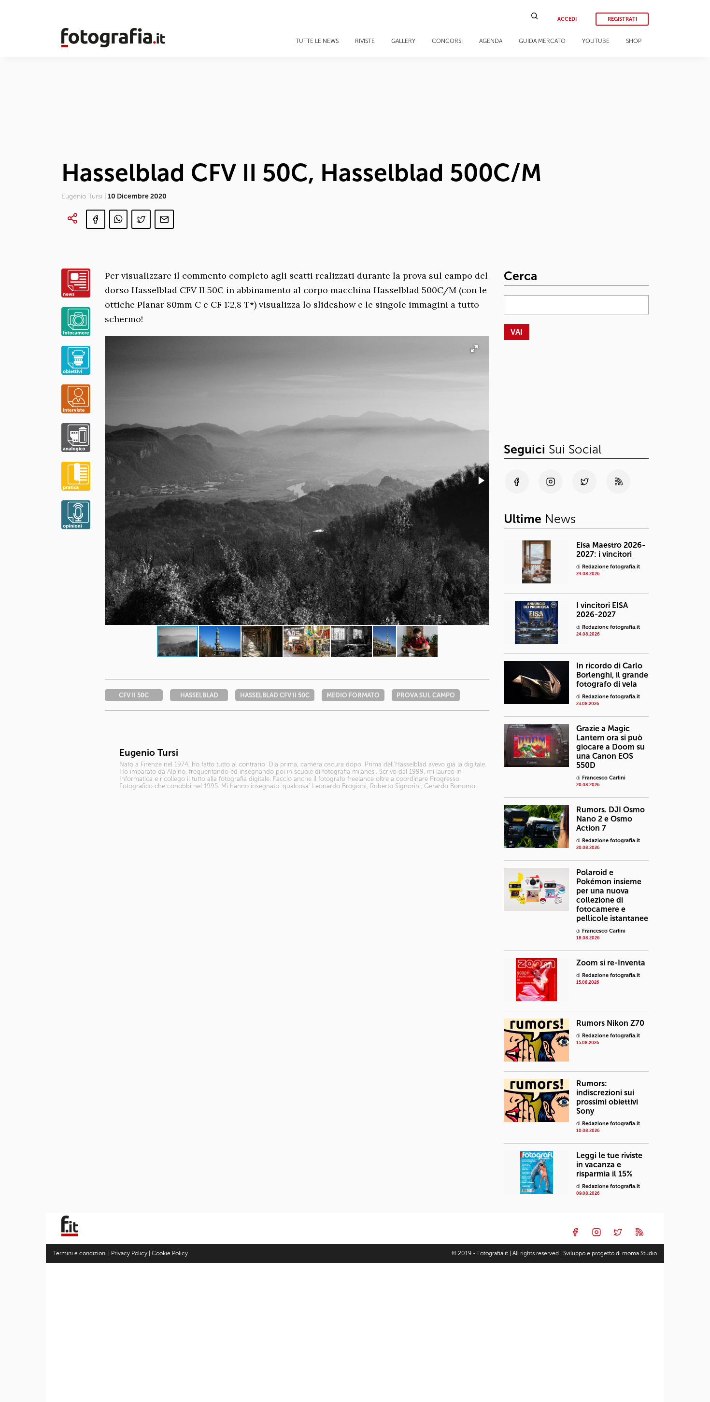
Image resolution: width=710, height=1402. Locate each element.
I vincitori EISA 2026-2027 (602, 610)
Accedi (567, 19)
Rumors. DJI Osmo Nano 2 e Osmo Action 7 (610, 819)
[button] (480, 480)
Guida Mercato (542, 41)
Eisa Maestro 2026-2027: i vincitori (610, 549)
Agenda (490, 41)
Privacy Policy (129, 1253)
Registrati (622, 19)
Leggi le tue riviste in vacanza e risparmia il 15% (609, 1164)
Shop (633, 41)
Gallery (403, 41)
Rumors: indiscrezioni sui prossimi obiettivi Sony (607, 1097)
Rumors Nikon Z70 (610, 1023)
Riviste (365, 41)
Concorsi (447, 41)
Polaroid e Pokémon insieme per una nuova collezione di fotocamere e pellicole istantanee (612, 895)
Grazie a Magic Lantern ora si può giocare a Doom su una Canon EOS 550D (610, 747)
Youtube (596, 41)
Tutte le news (317, 41)
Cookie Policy (170, 1253)
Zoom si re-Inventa (610, 962)
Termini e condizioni (80, 1253)
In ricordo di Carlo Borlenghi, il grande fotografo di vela (612, 675)
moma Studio (639, 1253)
